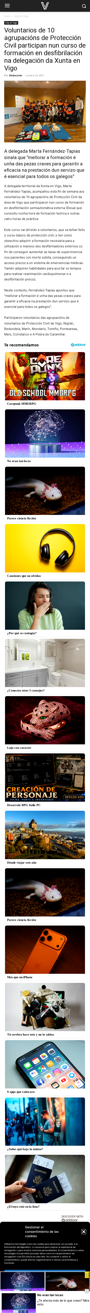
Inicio (7, 16)
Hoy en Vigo (21, 16)
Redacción (15, 75)
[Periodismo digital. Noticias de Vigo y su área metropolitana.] (45, 6)
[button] (84, 1232)
